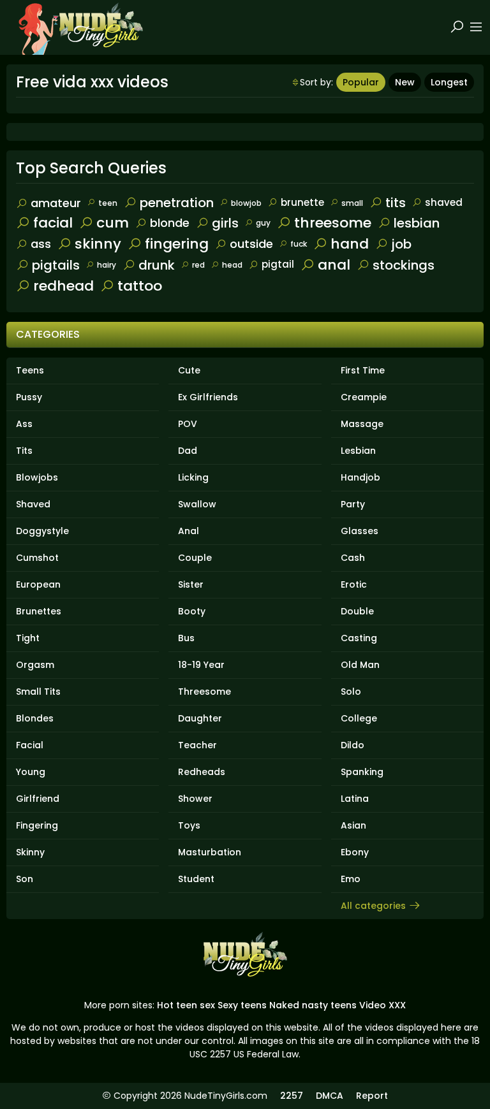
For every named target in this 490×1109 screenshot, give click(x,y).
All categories (373, 905)
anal (334, 265)
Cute (189, 370)
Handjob (360, 477)
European (38, 584)
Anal (188, 531)
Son (24, 879)
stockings (403, 265)
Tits (24, 450)
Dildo (352, 745)
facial (53, 223)
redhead (63, 286)
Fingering (37, 825)
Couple (195, 557)
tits (395, 203)
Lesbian (358, 450)
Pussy (29, 397)
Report (372, 1095)
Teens (30, 370)
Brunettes (38, 611)
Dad (187, 450)
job (401, 244)
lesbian (417, 223)
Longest (449, 82)
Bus (186, 638)
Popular (361, 82)
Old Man (360, 664)
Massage (362, 423)
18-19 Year (201, 664)
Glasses (359, 531)
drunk (156, 265)
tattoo (139, 286)
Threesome (204, 691)
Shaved (33, 504)
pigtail (278, 264)
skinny (98, 244)
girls (225, 223)
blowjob (246, 203)
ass (41, 244)
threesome (332, 223)
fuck (298, 243)
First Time (363, 370)
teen (107, 203)
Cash (353, 557)
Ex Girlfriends (208, 397)
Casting (359, 638)
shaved (444, 202)
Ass (24, 423)
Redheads (201, 771)
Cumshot (37, 557)
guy (263, 222)
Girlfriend (37, 798)
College (359, 718)
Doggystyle (42, 531)
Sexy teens (242, 1005)
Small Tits (38, 691)
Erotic (354, 584)
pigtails (56, 265)
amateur (56, 203)
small (352, 203)
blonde (169, 223)
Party (353, 504)
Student (196, 879)
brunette (302, 202)
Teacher (197, 745)
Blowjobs (37, 477)
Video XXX (382, 1005)
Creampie (364, 397)
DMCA (329, 1095)
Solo (351, 691)
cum (112, 223)
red (198, 264)
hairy (106, 264)
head (232, 264)
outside (251, 244)
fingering (177, 244)
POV (187, 423)
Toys (189, 825)
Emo (350, 879)
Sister (191, 584)
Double (357, 611)
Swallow (197, 504)
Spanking (362, 771)
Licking (193, 477)
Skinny (30, 852)
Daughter (200, 718)
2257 (291, 1095)
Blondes (35, 718)
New (405, 82)
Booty (191, 611)
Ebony (355, 852)
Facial (29, 745)
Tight (28, 638)
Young (30, 771)
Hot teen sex (186, 1005)
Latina (355, 798)
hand (349, 244)
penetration (177, 203)
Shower (195, 798)
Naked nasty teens (313, 1005)
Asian (353, 825)
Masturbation (209, 852)
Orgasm (35, 664)
